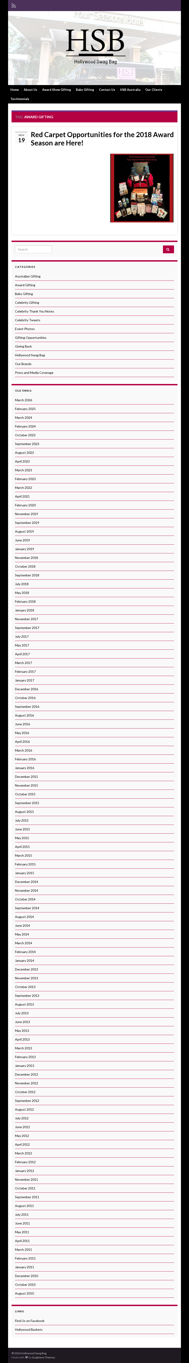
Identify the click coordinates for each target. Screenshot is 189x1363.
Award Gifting (25, 285)
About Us (30, 89)
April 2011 (22, 1241)
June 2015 (22, 829)
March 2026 (23, 400)
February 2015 (25, 864)
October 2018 (25, 566)
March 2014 (23, 943)
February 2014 (25, 952)
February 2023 (25, 479)
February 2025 (25, 409)
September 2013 (27, 995)
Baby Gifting (85, 89)
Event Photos (25, 329)
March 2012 (23, 1153)
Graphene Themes (43, 1357)
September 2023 (27, 444)
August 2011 (24, 1206)
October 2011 (25, 1188)
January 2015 (24, 873)
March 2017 (23, 663)
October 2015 (25, 794)
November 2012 (26, 1083)
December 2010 (26, 1276)
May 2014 (22, 934)
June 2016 (22, 724)
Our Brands (23, 364)
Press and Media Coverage (34, 373)
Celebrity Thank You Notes (34, 311)
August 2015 (24, 812)
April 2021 (22, 496)
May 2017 (22, 645)
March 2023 (23, 470)
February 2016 (25, 759)
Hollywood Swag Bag (30, 355)
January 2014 (24, 960)
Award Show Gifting (56, 89)
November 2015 (26, 785)
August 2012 (24, 1109)
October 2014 (25, 899)
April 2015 (22, 847)
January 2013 (24, 1066)
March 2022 (23, 488)
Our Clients (153, 89)
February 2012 (25, 1162)
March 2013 (23, 1048)
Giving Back (23, 346)
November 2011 (26, 1179)
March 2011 (23, 1249)
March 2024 (23, 417)
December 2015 (26, 777)
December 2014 (26, 882)
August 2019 (24, 531)
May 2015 (22, 838)
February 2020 (25, 505)
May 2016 (22, 733)
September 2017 (27, 628)
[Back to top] (178, 1352)
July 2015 (22, 820)
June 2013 (22, 1022)
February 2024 (25, 426)
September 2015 (27, 803)
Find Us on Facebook (29, 1321)
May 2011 (22, 1232)
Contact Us (107, 89)
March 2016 (23, 750)
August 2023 (24, 452)
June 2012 (22, 1127)
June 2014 (22, 925)
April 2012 (22, 1144)
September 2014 (27, 908)
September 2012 (27, 1101)
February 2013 (25, 1057)
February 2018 (25, 601)
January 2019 (24, 549)
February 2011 (25, 1258)
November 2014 (26, 890)
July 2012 (22, 1118)
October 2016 (25, 698)
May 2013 (22, 1031)
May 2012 (22, 1136)
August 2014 (24, 917)
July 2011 (22, 1214)
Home (14, 89)
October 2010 (25, 1284)
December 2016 (26, 689)
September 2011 (27, 1197)
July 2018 (22, 584)
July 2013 (22, 1013)
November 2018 (26, 558)
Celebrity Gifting (27, 302)
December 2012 (26, 1074)
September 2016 (27, 706)
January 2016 (24, 768)
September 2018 (27, 575)
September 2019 (27, 523)
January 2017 (24, 680)
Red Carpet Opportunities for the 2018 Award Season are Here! (102, 138)
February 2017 (25, 671)
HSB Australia (130, 89)
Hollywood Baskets (29, 1329)
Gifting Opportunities (31, 337)
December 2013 (26, 969)
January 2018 (24, 610)
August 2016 (24, 715)
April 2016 (22, 741)
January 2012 (24, 1171)
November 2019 (26, 514)
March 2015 (23, 855)
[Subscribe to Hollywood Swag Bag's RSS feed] (14, 5)
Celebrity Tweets (27, 320)
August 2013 (24, 1004)
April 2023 (22, 461)
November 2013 (26, 978)
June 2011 (22, 1223)
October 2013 (25, 987)
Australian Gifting (28, 276)
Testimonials (19, 99)
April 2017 (22, 654)
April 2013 (22, 1039)
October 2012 (25, 1092)
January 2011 (24, 1267)
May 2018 (22, 593)
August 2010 (24, 1293)
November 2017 (26, 619)
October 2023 (25, 435)
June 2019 (22, 540)
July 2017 (22, 636)
